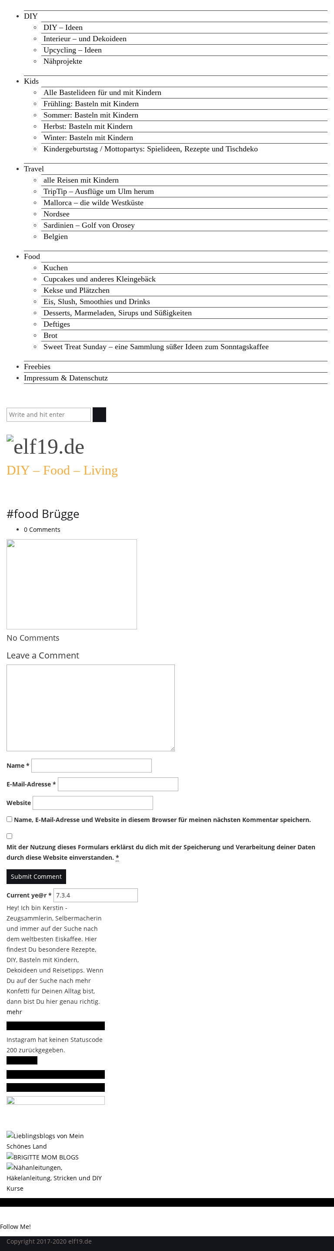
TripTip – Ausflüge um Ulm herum (98, 191)
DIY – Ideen (63, 27)
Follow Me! (22, 1060)
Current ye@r (29, 895)
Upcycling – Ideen (72, 50)
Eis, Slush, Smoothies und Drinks (96, 301)
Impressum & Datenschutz (66, 377)
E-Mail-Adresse (31, 784)
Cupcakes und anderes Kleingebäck (99, 279)
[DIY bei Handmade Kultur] (56, 1177)
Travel (34, 168)
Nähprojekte (62, 61)
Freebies (37, 366)
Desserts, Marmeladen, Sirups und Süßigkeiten (117, 312)
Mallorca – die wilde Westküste (93, 202)
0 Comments (42, 529)
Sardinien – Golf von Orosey (89, 225)
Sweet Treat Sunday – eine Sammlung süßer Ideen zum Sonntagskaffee (156, 346)
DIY (31, 16)
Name (18, 765)
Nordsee (56, 214)
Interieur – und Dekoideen (85, 38)
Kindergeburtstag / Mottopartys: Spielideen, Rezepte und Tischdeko (150, 148)
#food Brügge (43, 513)
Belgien (55, 236)
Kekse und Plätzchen (76, 290)
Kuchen (55, 267)
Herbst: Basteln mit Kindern (88, 126)
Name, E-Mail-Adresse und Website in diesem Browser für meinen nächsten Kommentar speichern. (162, 819)
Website (19, 803)
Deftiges (56, 324)
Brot (50, 335)
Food (32, 256)
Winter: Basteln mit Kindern (88, 137)
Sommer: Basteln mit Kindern (90, 115)
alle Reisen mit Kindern (81, 180)
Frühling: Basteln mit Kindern (91, 103)
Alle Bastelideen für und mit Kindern (102, 92)
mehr (14, 1012)
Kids (31, 81)
